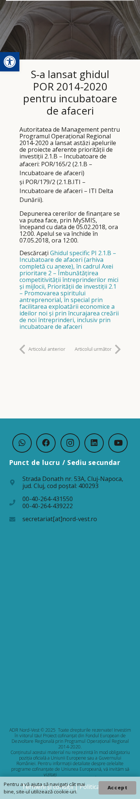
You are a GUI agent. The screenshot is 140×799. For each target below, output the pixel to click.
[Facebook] (46, 443)
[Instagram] (70, 443)
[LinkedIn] (94, 443)
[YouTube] (118, 443)
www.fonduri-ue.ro (76, 774)
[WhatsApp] (22, 443)
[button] (9, 61)
